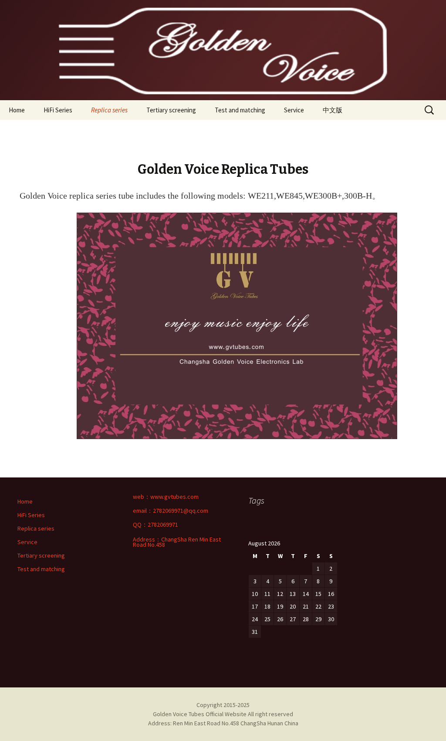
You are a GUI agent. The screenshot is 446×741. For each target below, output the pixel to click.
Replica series (109, 110)
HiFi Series (58, 110)
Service (294, 110)
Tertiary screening (171, 110)
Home (17, 110)
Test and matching (240, 110)
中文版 (332, 110)
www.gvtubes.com (174, 497)
